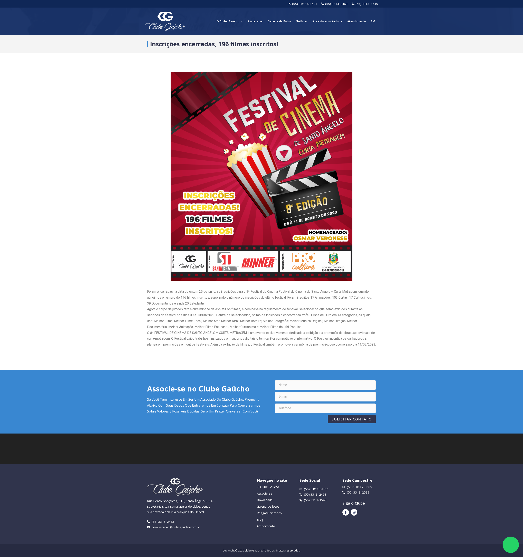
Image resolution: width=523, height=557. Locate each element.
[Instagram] (354, 512)
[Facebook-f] (345, 512)
